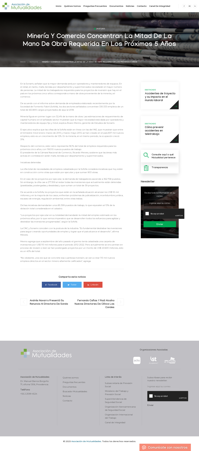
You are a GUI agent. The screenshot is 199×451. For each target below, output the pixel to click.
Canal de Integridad (159, 6)
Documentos (116, 6)
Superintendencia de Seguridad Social (116, 400)
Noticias (130, 6)
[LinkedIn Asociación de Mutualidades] (195, 6)
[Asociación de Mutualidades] (22, 6)
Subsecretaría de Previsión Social (118, 385)
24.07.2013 (100, 29)
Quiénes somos (72, 6)
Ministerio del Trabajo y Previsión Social (116, 393)
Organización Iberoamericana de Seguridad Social (120, 408)
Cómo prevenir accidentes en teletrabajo (154, 131)
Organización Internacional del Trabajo (119, 416)
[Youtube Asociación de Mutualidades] (189, 6)
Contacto (141, 6)
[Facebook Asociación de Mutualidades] (184, 6)
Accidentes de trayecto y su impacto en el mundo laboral (160, 97)
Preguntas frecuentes (95, 6)
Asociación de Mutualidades (86, 441)
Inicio (58, 6)
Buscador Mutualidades (75, 391)
